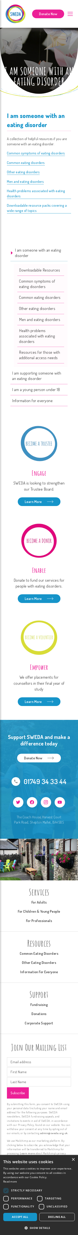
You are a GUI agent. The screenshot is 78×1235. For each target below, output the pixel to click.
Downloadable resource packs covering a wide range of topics (37, 208)
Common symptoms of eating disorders (36, 153)
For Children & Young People (39, 911)
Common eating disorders (26, 163)
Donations (39, 1014)
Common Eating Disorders (39, 953)
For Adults (39, 902)
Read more (10, 1181)
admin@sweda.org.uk (54, 1133)
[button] (39, 1228)
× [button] (73, 1159)
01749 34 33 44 (45, 781)
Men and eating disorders (25, 181)
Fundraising (39, 1004)
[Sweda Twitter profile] (18, 802)
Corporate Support (39, 1023)
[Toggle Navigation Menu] (70, 14)
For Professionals (39, 921)
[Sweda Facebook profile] (32, 802)
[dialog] (39, 1195)
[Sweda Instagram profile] (46, 802)
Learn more (27, 1153)
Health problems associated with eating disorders (36, 193)
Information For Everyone (39, 972)
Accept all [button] (20, 1217)
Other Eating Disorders (39, 962)
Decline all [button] (57, 1217)
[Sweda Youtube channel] (60, 802)
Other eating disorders (23, 172)
